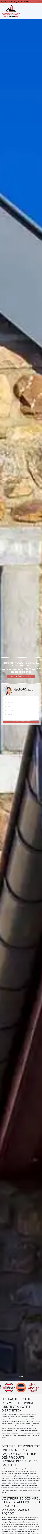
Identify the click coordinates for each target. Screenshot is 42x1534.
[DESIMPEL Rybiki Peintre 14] (10, 11)
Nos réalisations (21, 676)
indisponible (9, 1)
